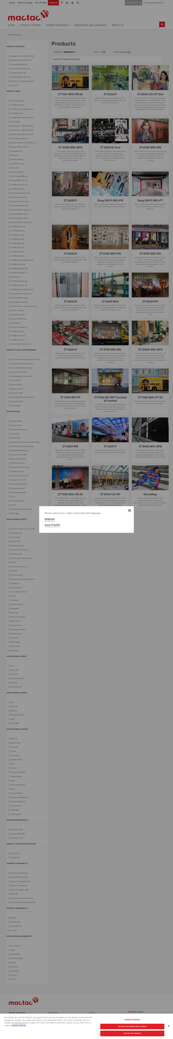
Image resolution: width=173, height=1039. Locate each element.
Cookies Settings (132, 1019)
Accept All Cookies (132, 1033)
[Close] (169, 1026)
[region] (86, 1026)
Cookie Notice (19, 1025)
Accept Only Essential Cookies (132, 1026)
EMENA (50, 519)
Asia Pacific (52, 525)
